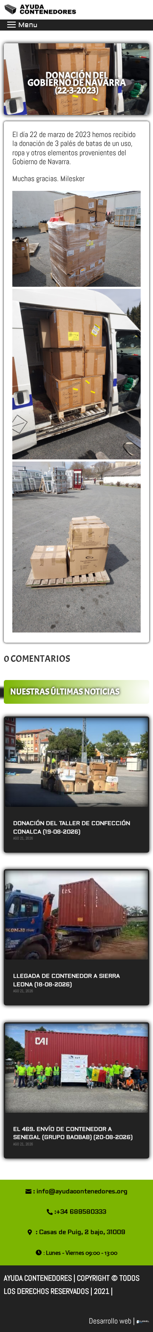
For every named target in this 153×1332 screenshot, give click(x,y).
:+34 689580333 (80, 1212)
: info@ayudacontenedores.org (80, 1191)
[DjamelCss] (142, 1321)
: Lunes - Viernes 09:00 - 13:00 (80, 1252)
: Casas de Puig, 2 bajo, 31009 (80, 1232)
